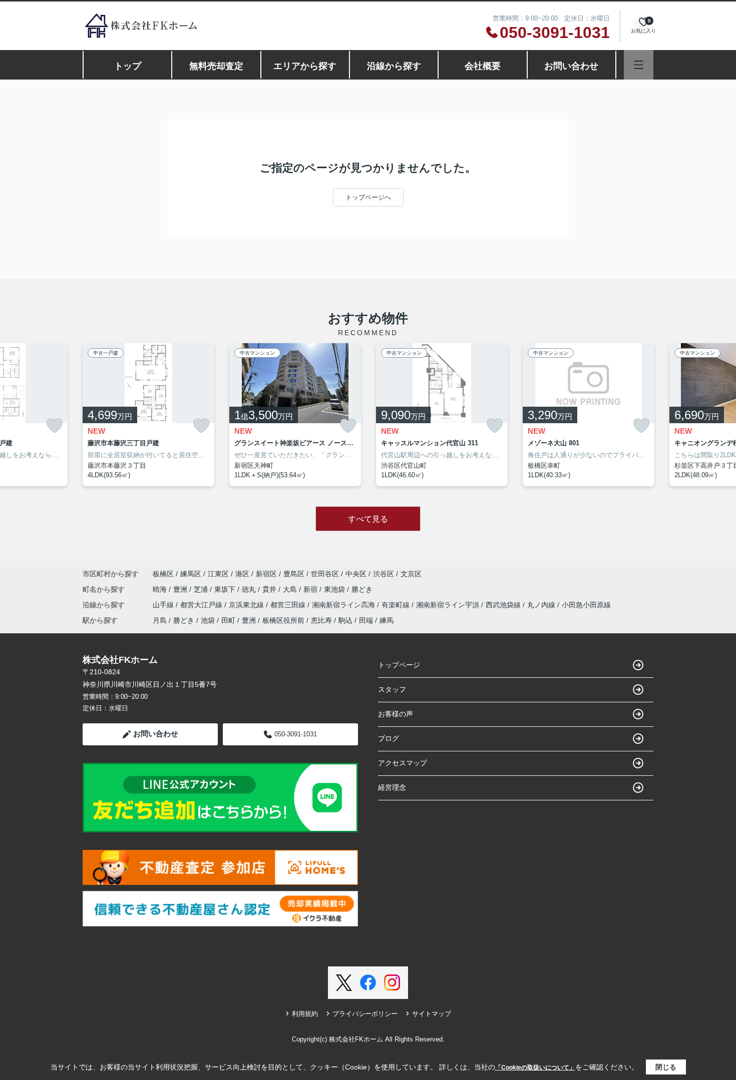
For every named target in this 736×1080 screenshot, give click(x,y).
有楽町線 (397, 605)
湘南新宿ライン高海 (344, 605)
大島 (291, 589)
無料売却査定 (216, 66)
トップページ (399, 665)
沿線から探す (394, 66)
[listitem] (148, 414)
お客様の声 (395, 714)
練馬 (387, 620)
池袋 (208, 620)
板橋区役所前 (283, 620)
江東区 (218, 574)
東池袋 (335, 589)
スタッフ (392, 689)
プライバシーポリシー (365, 1013)
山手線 (164, 605)
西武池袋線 (504, 605)
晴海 (161, 589)
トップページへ (368, 197)
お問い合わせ (571, 66)
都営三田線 (288, 605)
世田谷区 (325, 574)
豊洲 (181, 589)
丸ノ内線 (542, 605)
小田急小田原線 (586, 605)
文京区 (411, 574)
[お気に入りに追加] (55, 426)
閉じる (665, 1067)
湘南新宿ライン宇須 (448, 605)
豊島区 (293, 574)
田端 (366, 620)
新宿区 (266, 574)
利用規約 (305, 1013)
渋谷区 (383, 574)
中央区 (355, 574)
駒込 (345, 620)
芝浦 (202, 589)
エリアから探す (304, 66)
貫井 (270, 589)
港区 (242, 574)
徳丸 (250, 589)
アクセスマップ (402, 763)
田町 (228, 620)
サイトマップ (431, 1013)
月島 (160, 620)
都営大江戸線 (202, 605)
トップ (127, 66)
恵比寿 (321, 620)
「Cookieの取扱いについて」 (535, 1067)
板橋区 (163, 574)
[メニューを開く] (638, 65)
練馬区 (190, 574)
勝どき (362, 589)
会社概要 (483, 66)
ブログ (388, 738)
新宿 (311, 589)
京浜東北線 (247, 605)
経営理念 (392, 787)
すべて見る (368, 519)
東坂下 (225, 589)
